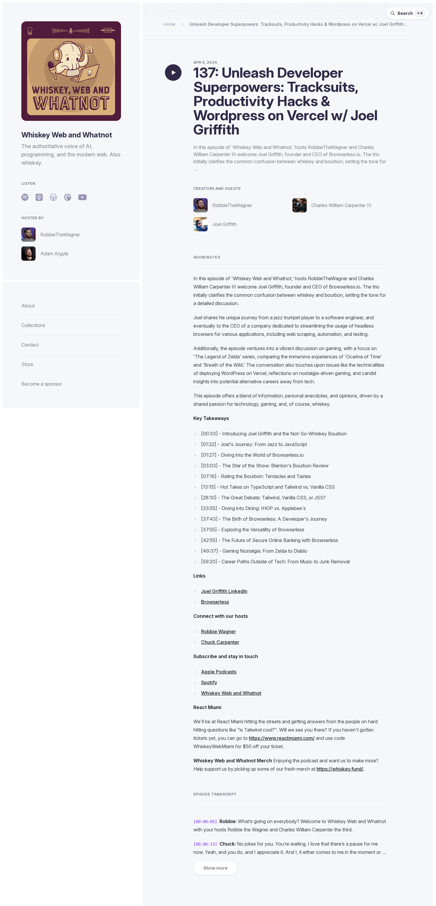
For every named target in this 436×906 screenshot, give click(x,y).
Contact (30, 345)
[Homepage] (71, 71)
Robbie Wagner (218, 631)
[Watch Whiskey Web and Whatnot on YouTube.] (82, 197)
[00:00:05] (205, 821)
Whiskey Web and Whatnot (231, 693)
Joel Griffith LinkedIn (224, 591)
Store (27, 364)
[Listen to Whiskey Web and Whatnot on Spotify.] (24, 197)
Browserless (215, 602)
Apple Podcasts (218, 672)
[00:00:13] (205, 844)
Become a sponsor (41, 384)
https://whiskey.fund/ (339, 769)
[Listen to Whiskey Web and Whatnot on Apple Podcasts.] (39, 197)
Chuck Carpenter (220, 642)
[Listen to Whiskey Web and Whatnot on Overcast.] (53, 197)
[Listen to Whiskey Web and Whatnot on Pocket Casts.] (67, 197)
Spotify (209, 682)
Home (169, 24)
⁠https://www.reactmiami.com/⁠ (282, 738)
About (28, 306)
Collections (33, 325)
